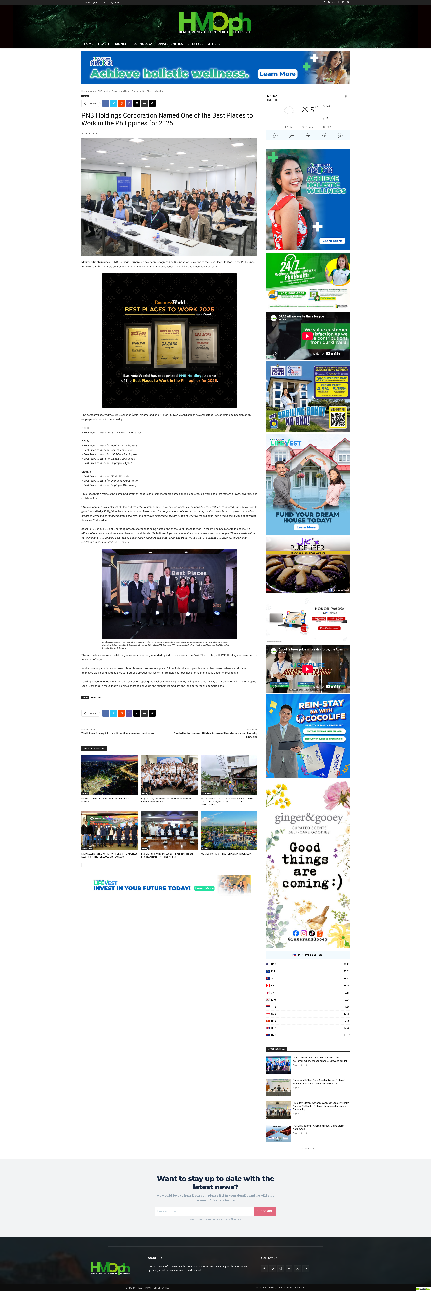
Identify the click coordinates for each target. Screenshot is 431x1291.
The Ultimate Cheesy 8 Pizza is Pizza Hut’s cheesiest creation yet (117, 733)
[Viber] (129, 103)
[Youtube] (348, 2)
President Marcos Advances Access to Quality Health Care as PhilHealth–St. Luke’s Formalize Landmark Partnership (321, 1106)
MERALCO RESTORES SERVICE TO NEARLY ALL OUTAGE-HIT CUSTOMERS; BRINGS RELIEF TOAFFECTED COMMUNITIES (228, 801)
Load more (306, 1148)
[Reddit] (334, 2)
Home (84, 91)
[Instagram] (329, 2)
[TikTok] (338, 2)
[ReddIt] (121, 103)
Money (93, 91)
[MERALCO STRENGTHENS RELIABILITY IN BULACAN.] (229, 830)
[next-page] (89, 865)
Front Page (96, 697)
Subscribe (265, 1211)
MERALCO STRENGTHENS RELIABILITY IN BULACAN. (226, 854)
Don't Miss (206, 793)
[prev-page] (83, 865)
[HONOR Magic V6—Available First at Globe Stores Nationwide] (278, 1133)
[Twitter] (343, 2)
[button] (345, 44)
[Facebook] (324, 2)
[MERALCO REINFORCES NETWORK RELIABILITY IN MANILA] (109, 775)
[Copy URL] (152, 103)
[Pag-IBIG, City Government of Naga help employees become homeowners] (169, 775)
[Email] (136, 103)
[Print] (144, 103)
